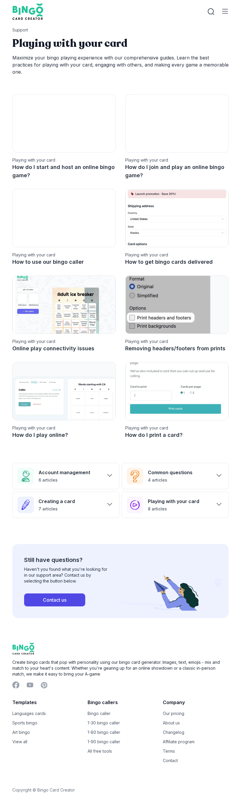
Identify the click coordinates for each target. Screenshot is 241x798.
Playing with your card (173, 501)
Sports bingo (24, 722)
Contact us (54, 600)
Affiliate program (179, 741)
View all (19, 741)
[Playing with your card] (219, 505)
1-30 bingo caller (104, 722)
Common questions (170, 472)
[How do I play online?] (64, 391)
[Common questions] (219, 476)
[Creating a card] (109, 505)
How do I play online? (40, 435)
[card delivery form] (177, 218)
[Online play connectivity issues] (64, 305)
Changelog (173, 732)
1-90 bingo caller (104, 741)
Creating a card (57, 501)
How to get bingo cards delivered (169, 262)
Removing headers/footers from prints (175, 348)
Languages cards (29, 713)
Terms (169, 751)
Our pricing (173, 713)
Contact (170, 760)
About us (171, 722)
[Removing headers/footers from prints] (177, 305)
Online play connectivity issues (53, 348)
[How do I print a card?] (177, 391)
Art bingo (21, 732)
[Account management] (109, 476)
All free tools (100, 751)
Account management (64, 472)
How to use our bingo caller (48, 262)
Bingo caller (99, 713)
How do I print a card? (154, 435)
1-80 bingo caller (104, 732)
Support (20, 29)
